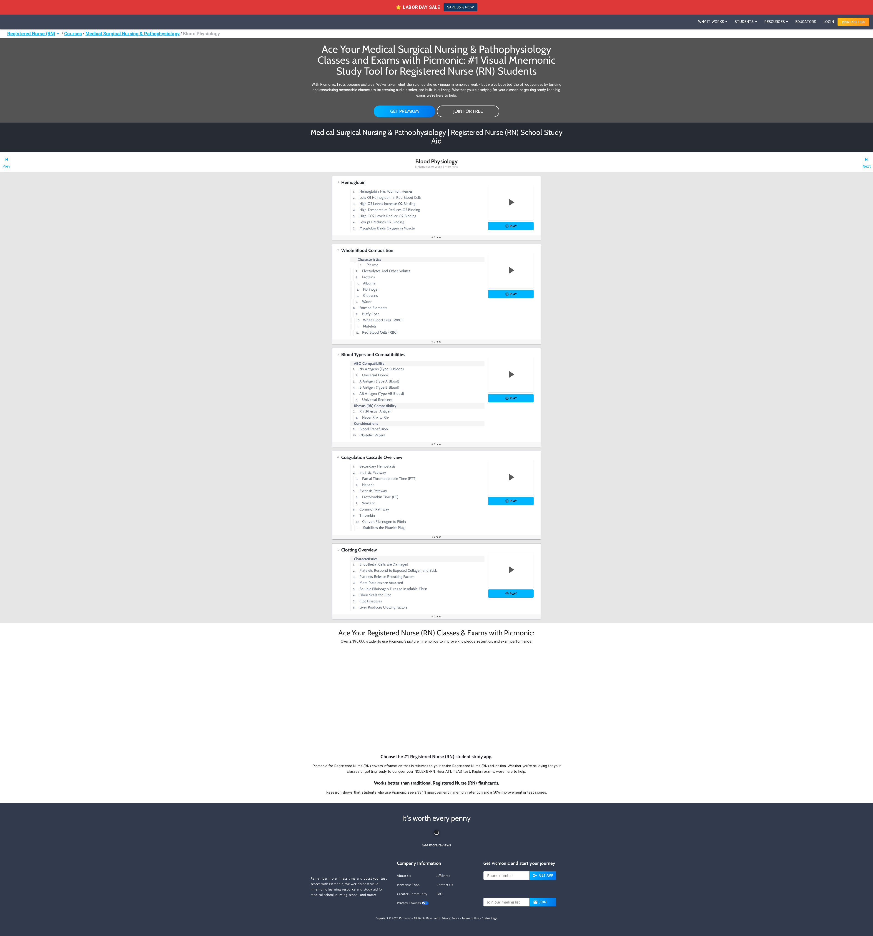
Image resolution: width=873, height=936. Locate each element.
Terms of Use (470, 918)
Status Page (489, 918)
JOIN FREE (853, 22)
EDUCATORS (805, 22)
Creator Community (412, 894)
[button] (436, 699)
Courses (73, 33)
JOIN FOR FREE (468, 111)
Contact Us (444, 885)
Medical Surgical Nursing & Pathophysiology (132, 33)
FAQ (439, 894)
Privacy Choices (409, 903)
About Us (404, 875)
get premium (404, 111)
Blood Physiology (201, 33)
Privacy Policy (450, 918)
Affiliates (443, 875)
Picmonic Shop (408, 885)
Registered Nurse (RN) (31, 33)
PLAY (513, 226)
